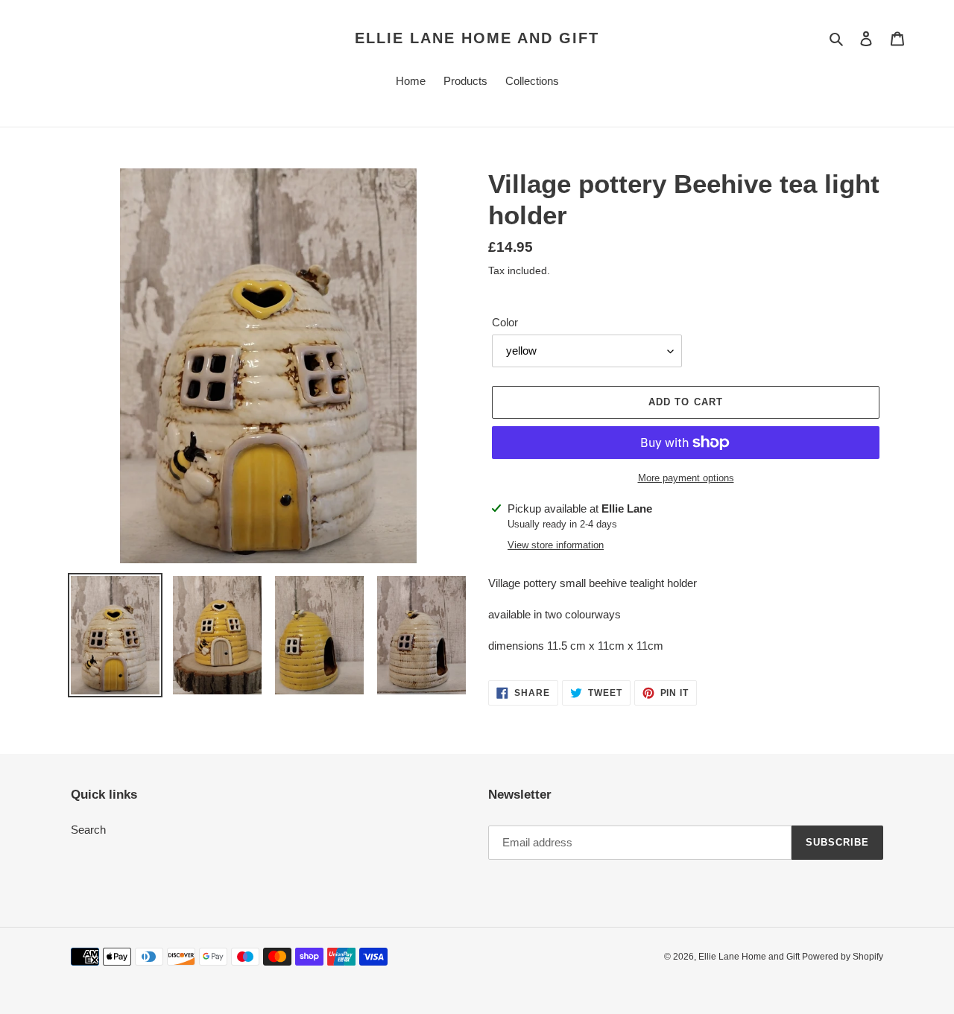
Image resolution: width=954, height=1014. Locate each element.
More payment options (686, 478)
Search (88, 829)
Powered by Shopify (842, 956)
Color (505, 322)
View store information (556, 545)
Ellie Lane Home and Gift (477, 38)
